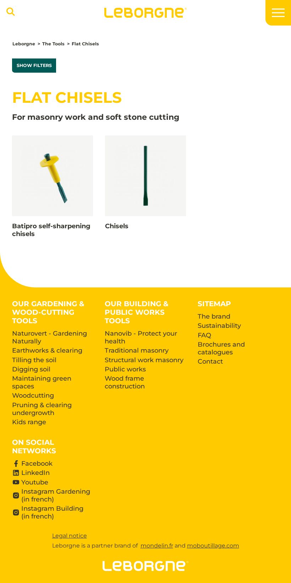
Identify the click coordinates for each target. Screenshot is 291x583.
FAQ (204, 335)
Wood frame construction (125, 382)
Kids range (29, 422)
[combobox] (9, 15)
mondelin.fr (157, 545)
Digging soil (31, 369)
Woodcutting (33, 395)
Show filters (34, 65)
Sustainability (219, 326)
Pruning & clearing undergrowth (42, 409)
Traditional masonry (137, 350)
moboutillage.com (213, 545)
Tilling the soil (34, 360)
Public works (125, 369)
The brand (214, 316)
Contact (210, 361)
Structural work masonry (144, 360)
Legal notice (69, 535)
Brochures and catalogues (221, 348)
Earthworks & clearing (47, 350)
